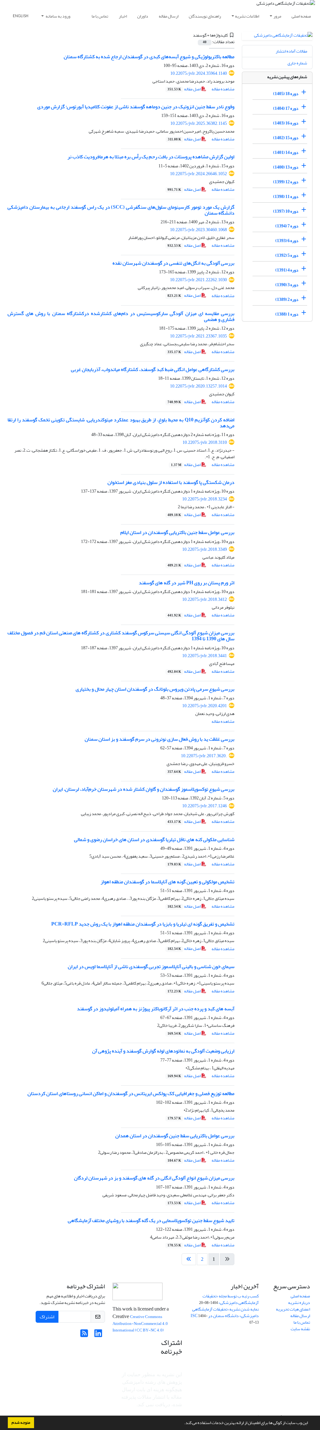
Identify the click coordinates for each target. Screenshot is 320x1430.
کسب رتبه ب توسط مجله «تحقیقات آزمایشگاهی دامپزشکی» (230, 1299)
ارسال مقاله (168, 16)
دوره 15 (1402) (285, 138)
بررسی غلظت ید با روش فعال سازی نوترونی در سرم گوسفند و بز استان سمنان (159, 739)
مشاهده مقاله (223, 89)
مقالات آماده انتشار (291, 51)
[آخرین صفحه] (189, 1259)
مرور (277, 16)
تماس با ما (100, 16)
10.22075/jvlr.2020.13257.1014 (198, 386)
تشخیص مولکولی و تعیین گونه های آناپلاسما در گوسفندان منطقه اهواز (167, 881)
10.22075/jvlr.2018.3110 (204, 442)
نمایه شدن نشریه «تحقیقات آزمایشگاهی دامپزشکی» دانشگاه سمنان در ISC (225, 1312)
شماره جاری (297, 63)
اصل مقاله (184, 89)
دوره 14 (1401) (285, 152)
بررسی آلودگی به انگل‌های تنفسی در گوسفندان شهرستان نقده (173, 263)
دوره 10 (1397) (285, 211)
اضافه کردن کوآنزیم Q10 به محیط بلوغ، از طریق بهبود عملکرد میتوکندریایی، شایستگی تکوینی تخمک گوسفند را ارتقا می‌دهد (121, 422)
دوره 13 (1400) (285, 167)
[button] (182, 1423)
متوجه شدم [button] (21, 1422)
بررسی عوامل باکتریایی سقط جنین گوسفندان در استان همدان (174, 1135)
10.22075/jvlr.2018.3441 (204, 656)
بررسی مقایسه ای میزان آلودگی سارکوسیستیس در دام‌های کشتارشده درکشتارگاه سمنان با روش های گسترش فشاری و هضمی (121, 316)
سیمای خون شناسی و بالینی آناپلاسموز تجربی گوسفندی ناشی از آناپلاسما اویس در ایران (151, 966)
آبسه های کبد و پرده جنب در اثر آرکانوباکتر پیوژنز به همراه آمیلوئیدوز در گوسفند (155, 1008)
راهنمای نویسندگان (205, 16)
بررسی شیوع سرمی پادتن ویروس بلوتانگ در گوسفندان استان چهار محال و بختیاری (155, 689)
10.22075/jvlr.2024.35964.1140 (198, 73)
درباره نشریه (299, 1302)
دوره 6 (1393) (286, 240)
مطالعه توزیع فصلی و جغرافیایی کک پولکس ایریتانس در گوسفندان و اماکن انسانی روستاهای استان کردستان (131, 1093)
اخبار (123, 16)
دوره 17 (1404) (285, 108)
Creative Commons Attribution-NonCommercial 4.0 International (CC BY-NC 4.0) (140, 1323)
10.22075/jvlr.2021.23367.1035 (198, 336)
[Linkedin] (98, 1335)
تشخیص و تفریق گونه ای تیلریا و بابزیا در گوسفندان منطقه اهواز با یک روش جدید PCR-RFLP (142, 924)
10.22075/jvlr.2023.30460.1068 (198, 230)
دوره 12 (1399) (285, 182)
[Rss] (84, 1335)
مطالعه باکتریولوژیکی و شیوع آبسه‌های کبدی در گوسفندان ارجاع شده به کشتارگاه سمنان (149, 56)
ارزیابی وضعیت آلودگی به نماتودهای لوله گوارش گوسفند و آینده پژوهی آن (163, 1051)
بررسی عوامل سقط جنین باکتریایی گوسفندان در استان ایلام (177, 532)
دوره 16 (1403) (285, 123)
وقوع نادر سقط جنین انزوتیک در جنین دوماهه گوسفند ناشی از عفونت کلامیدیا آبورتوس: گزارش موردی (135, 106)
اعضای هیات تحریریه (293, 1309)
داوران (142, 16)
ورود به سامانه (57, 16)
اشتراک (47, 1316)
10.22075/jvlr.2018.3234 (204, 499)
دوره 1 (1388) (286, 314)
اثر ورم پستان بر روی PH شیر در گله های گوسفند (186, 582)
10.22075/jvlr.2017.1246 (204, 806)
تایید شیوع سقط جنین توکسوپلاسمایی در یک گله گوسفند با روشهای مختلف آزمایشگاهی (151, 1220)
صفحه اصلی (301, 16)
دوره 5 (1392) (286, 255)
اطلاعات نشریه (247, 16)
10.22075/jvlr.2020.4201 (204, 706)
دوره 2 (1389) (286, 299)
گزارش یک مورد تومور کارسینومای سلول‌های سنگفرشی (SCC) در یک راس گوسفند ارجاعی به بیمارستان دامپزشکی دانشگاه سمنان (121, 210)
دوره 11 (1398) (285, 196)
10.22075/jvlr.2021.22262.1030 (198, 280)
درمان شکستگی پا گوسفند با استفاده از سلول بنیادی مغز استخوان (171, 482)
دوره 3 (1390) (286, 285)
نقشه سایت (300, 1329)
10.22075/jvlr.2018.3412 (204, 599)
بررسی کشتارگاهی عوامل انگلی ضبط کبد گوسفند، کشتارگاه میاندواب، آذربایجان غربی (152, 369)
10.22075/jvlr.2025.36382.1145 (198, 123)
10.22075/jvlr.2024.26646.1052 (198, 174)
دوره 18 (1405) (285, 93)
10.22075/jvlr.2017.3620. (204, 756)
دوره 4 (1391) (286, 270)
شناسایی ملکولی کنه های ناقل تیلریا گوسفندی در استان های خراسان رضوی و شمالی (154, 839)
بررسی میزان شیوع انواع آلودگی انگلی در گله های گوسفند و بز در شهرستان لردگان (154, 1178)
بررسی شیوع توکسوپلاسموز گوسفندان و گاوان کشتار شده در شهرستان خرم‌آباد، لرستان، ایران (143, 789)
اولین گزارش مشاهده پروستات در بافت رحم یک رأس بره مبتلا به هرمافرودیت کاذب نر (151, 156)
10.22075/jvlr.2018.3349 (204, 549)
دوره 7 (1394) (286, 226)
